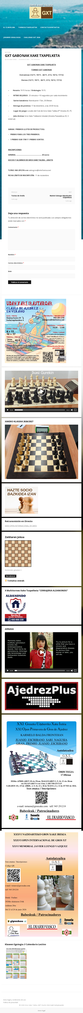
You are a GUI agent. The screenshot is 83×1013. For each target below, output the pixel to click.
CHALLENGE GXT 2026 (32, 37)
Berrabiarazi (10, 576)
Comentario (13, 227)
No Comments (35, 59)
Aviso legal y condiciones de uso (14, 1000)
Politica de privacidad (10, 1002)
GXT (39, 1005)
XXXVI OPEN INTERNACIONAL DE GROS (21, 526)
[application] (41, 391)
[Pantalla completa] (75, 410)
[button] (41, 391)
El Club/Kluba (9, 27)
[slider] (40, 409)
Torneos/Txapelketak (27, 27)
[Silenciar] (72, 410)
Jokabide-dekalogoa (12, 37)
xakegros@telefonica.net (40, 170)
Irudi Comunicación (57, 1005)
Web (10, 271)
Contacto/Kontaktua (49, 27)
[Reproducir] (8, 410)
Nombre (12, 255)
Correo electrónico (16, 263)
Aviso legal (41, 1011)
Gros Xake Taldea (12, 59)
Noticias (7, 52)
